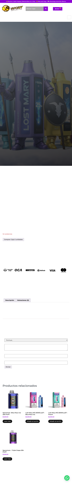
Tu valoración (9, 343)
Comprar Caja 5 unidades (13, 239)
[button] (67, 478)
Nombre (7, 353)
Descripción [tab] (9, 300)
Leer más (7, 421)
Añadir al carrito (32, 421)
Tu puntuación (10, 337)
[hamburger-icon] (69, 17)
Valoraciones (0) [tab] (23, 300)
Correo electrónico (11, 360)
